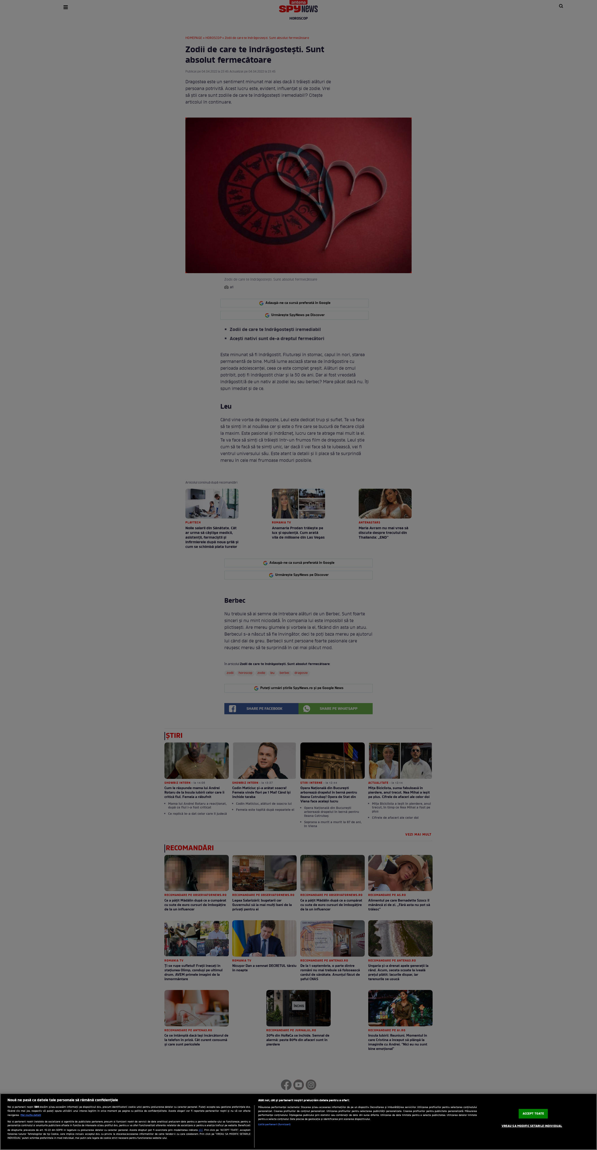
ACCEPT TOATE (533, 1113)
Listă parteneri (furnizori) (274, 1124)
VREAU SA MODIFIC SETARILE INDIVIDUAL (532, 1126)
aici (201, 1130)
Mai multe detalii (31, 1115)
